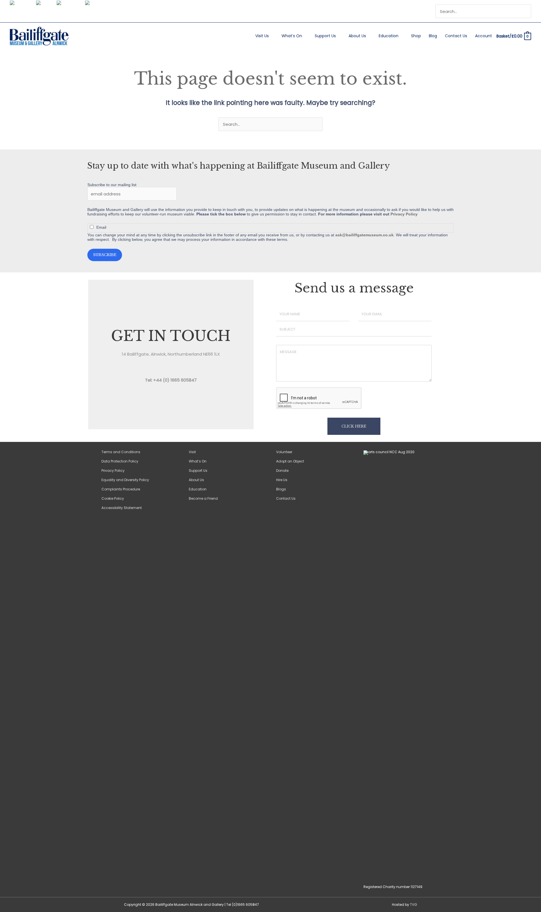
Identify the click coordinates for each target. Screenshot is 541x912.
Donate (282, 470)
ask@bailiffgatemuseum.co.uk (364, 235)
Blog (433, 36)
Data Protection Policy (119, 461)
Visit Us (262, 36)
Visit (192, 452)
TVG (413, 904)
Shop (416, 36)
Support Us (325, 36)
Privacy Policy (404, 214)
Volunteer (284, 452)
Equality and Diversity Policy (125, 479)
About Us (357, 36)
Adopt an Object (290, 461)
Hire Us (281, 479)
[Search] (527, 11)
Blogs (281, 489)
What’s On (291, 36)
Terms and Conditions (120, 452)
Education (388, 36)
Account (483, 36)
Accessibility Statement (121, 507)
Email (101, 227)
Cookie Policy (112, 498)
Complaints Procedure (120, 489)
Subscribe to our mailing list (111, 184)
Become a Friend (203, 498)
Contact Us (456, 36)
